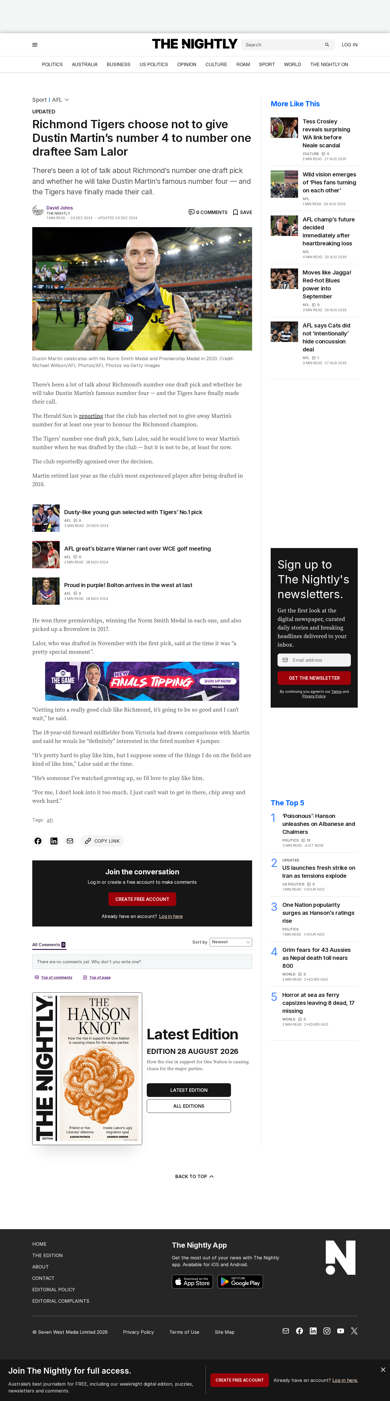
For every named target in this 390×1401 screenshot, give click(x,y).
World (292, 64)
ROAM (243, 64)
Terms (336, 691)
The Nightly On (329, 64)
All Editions (188, 1106)
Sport (267, 64)
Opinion (186, 64)
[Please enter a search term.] (327, 44)
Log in (350, 44)
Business (118, 64)
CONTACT (43, 1278)
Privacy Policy (313, 696)
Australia (85, 64)
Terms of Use (184, 1332)
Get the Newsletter (314, 678)
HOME (39, 1244)
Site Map (224, 1332)
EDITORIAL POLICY (53, 1289)
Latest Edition (189, 1090)
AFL (57, 99)
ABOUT (40, 1267)
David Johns (60, 208)
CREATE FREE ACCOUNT (142, 899)
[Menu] (34, 44)
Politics (52, 64)
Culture (216, 64)
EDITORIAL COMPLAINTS (60, 1301)
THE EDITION (47, 1255)
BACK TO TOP (191, 1176)
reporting (91, 416)
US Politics (154, 64)
